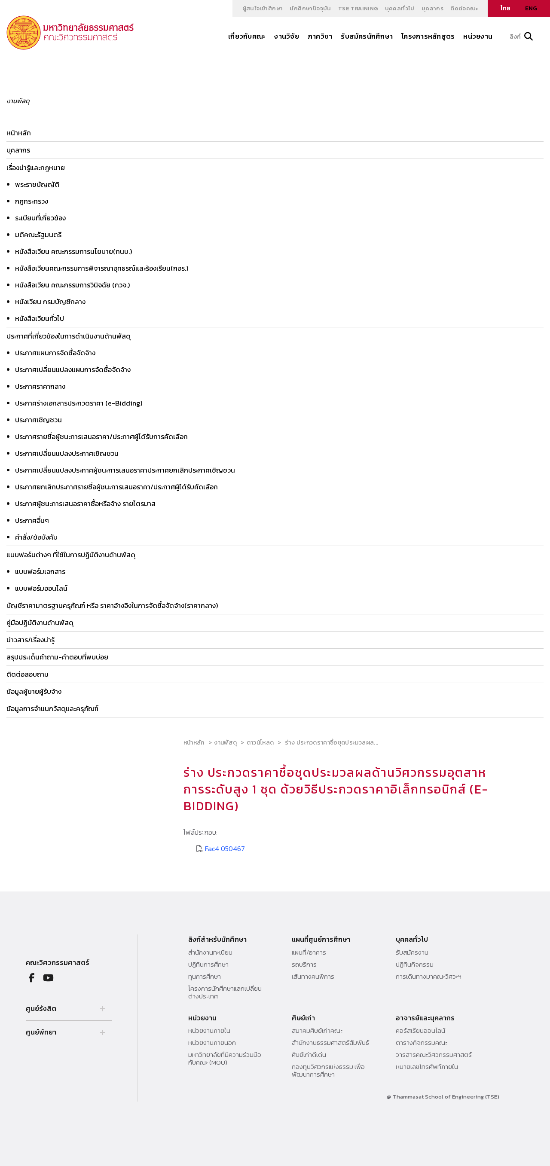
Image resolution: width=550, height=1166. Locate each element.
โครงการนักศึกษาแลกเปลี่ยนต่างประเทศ (225, 992)
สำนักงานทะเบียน (210, 952)
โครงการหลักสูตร (428, 36)
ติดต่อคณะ (464, 8)
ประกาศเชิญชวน (38, 420)
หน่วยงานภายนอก (212, 1043)
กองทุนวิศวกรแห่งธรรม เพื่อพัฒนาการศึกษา (328, 1070)
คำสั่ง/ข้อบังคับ (36, 537)
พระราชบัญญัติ (37, 184)
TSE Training (358, 8)
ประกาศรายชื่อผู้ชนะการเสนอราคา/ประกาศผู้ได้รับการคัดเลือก (101, 436)
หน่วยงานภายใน (209, 1031)
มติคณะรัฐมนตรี (38, 234)
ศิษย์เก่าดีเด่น (309, 1055)
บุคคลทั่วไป (400, 8)
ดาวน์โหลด (260, 742)
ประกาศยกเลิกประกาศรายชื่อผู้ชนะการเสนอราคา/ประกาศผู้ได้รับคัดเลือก (116, 487)
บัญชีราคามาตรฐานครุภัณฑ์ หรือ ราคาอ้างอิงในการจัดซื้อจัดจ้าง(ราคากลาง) (112, 605)
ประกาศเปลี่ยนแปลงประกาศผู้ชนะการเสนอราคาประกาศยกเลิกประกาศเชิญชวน (125, 470)
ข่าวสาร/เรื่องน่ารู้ (30, 640)
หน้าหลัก (18, 133)
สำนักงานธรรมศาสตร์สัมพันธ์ (330, 1043)
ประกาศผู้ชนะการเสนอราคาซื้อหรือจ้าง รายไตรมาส (85, 503)
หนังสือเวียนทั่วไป (39, 318)
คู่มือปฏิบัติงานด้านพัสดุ (39, 622)
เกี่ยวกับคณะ (247, 36)
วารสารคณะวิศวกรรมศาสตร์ (434, 1055)
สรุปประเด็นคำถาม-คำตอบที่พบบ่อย (57, 657)
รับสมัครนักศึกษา (367, 36)
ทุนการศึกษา (204, 976)
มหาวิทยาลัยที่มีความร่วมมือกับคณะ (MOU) (224, 1058)
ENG (531, 8)
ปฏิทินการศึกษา (208, 964)
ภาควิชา (320, 36)
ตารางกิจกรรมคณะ (421, 1043)
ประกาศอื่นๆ (32, 520)
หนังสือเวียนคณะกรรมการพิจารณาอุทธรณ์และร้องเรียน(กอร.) (101, 268)
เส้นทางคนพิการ (313, 976)
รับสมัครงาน (412, 952)
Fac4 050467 (225, 848)
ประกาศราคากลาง (40, 386)
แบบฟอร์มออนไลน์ (41, 588)
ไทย (505, 8)
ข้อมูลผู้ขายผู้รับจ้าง (33, 691)
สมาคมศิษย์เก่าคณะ (317, 1031)
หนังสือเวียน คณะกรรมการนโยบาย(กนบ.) (73, 251)
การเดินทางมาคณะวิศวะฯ (428, 976)
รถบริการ (304, 964)
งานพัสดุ (225, 742)
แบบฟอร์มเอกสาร (40, 571)
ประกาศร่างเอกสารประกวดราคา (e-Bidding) (78, 403)
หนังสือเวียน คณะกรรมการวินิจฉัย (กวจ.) (72, 285)
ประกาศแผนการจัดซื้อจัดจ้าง (55, 353)
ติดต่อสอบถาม (27, 674)
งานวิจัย (286, 36)
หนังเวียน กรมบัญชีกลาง (50, 301)
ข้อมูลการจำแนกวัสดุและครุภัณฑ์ (52, 708)
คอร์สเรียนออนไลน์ (420, 1031)
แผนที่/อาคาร (309, 952)
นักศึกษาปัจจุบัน (310, 8)
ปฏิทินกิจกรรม (415, 964)
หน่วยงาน (477, 36)
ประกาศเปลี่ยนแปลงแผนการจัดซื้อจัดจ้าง (73, 369)
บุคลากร (432, 8)
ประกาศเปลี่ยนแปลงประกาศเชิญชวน (67, 453)
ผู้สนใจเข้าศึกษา (262, 8)
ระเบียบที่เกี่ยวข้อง (40, 218)
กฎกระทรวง (31, 201)
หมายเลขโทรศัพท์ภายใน (427, 1067)
